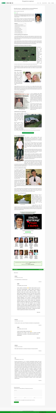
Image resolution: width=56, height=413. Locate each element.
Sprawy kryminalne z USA (31, 9)
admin (18, 283)
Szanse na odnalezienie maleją (18, 31)
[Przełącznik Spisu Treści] (25, 23)
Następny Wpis (41, 269)
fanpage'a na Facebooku (32, 262)
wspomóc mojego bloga (31, 264)
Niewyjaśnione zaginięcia (28, 1)
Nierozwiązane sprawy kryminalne (24, 9)
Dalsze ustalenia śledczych (18, 30)
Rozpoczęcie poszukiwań (18, 28)
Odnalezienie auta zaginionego (18, 29)
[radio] (25, 232)
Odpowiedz (40, 281)
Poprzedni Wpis (15, 269)
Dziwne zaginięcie (19, 9)
